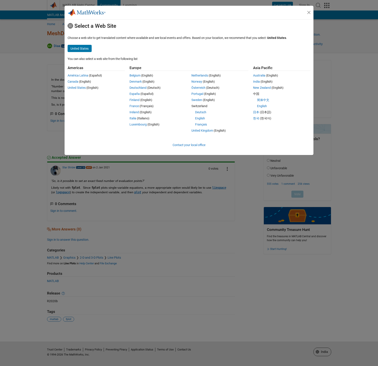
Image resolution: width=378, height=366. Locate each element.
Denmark (136, 81)
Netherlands (199, 75)
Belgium (135, 75)
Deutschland (138, 87)
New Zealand (262, 87)
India (256, 81)
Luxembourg (138, 124)
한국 (256, 118)
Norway (196, 81)
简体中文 (263, 100)
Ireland (134, 112)
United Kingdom (202, 130)
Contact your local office (189, 145)
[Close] (309, 12)
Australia (259, 75)
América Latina (78, 75)
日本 (256, 112)
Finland (135, 100)
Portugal (197, 94)
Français (201, 124)
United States (77, 87)
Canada (73, 81)
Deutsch (200, 112)
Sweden (196, 100)
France (134, 106)
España (135, 94)
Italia (133, 118)
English (200, 118)
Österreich (198, 87)
